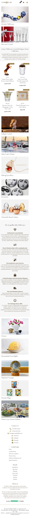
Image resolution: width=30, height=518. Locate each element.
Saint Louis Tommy (8, 154)
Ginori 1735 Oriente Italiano (10, 419)
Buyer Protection (13, 460)
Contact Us (15, 426)
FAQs (10, 449)
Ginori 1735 (15, 473)
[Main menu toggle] (27, 2)
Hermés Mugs (6, 398)
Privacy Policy (12, 456)
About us (15, 484)
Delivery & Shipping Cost (15, 458)
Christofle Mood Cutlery (9, 217)
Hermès (22, 103)
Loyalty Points (12, 451)
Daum (7, 77)
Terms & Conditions (13, 453)
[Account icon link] (23, 2)
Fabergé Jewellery (7, 175)
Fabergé (15, 471)
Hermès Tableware (7, 24)
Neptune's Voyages (7, 378)
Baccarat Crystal (7, 44)
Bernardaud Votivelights (9, 356)
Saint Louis (22, 77)
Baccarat (7, 103)
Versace (4, 336)
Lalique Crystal (6, 134)
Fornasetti (4, 197)
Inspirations (15, 467)
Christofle (15, 475)
